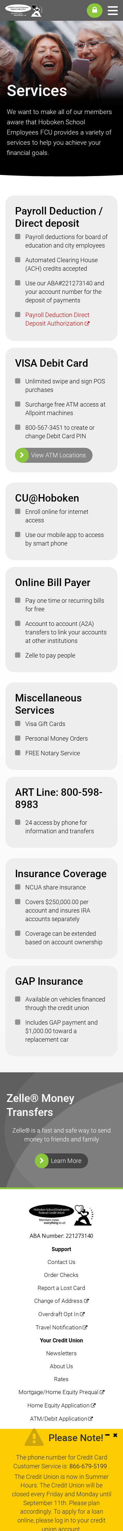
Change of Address (58, 1300)
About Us (61, 1366)
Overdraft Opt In (58, 1314)
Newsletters (61, 1353)
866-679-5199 (88, 1466)
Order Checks (61, 1275)
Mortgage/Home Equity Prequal (58, 1392)
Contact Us (61, 1262)
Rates (61, 1379)
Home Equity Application (58, 1405)
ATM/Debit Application (58, 1418)
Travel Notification (59, 1327)
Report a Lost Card (61, 1287)
